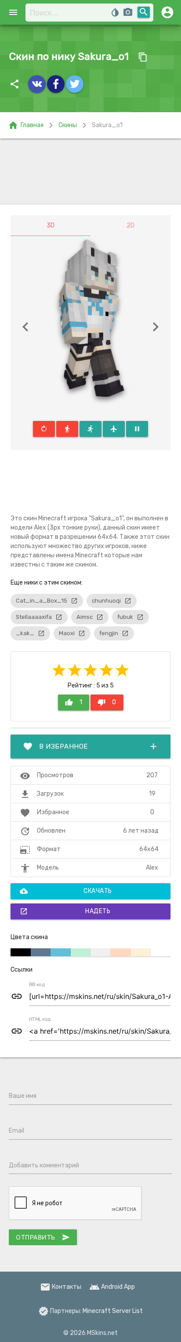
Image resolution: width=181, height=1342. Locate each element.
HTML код (40, 1020)
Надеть (65, 911)
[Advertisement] (90, 171)
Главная (25, 125)
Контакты (60, 1287)
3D (50, 225)
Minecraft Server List (113, 1311)
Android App (112, 1287)
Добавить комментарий (44, 1165)
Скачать (66, 891)
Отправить (43, 1237)
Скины (67, 125)
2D (130, 225)
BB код (37, 985)
